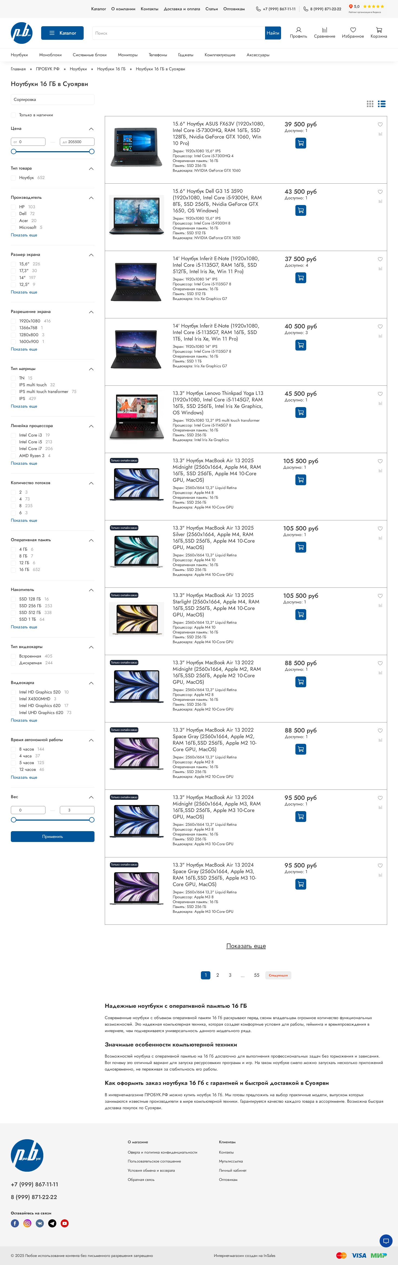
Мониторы (128, 55)
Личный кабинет (232, 1170)
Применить (52, 836)
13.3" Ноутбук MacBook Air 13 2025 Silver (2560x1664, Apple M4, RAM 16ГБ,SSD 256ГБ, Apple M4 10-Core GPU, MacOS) (214, 537)
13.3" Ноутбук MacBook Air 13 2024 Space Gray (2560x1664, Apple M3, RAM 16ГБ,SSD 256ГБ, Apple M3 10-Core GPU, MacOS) (214, 874)
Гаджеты (185, 55)
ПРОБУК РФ (48, 69)
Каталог (98, 9)
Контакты (149, 9)
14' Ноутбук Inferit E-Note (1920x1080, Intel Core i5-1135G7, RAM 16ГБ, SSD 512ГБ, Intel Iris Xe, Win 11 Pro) (216, 265)
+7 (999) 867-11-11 (279, 9)
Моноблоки (50, 55)
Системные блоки (90, 55)
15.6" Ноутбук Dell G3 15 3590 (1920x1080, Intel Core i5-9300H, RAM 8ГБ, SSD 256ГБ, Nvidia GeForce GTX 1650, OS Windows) (217, 200)
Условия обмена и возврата (151, 1170)
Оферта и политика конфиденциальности (162, 1152)
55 (256, 975)
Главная (18, 69)
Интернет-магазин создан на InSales (244, 1255)
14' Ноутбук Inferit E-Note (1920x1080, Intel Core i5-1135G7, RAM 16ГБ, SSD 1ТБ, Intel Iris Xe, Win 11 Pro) (216, 332)
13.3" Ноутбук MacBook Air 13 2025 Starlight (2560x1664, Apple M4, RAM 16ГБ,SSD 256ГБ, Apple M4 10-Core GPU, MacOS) (216, 604)
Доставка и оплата (182, 9)
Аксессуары (258, 55)
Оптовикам (234, 9)
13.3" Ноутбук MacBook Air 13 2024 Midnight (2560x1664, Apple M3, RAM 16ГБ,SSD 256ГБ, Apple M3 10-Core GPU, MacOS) (217, 806)
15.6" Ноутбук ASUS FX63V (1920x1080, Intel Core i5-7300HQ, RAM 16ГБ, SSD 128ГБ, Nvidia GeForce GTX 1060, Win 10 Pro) (219, 133)
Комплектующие (220, 55)
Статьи (211, 9)
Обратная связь (141, 1179)
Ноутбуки (19, 55)
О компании (123, 9)
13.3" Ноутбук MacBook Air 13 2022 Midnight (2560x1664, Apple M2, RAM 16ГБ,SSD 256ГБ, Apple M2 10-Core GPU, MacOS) (217, 672)
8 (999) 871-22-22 (325, 9)
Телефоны (158, 55)
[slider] (13, 151)
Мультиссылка (231, 1161)
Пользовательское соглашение (154, 1161)
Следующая (278, 975)
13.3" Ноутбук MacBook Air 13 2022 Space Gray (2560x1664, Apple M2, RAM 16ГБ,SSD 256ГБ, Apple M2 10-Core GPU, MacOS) (214, 739)
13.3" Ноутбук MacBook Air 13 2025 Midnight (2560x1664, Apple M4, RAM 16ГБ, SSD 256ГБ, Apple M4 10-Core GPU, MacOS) (217, 470)
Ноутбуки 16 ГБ (111, 69)
